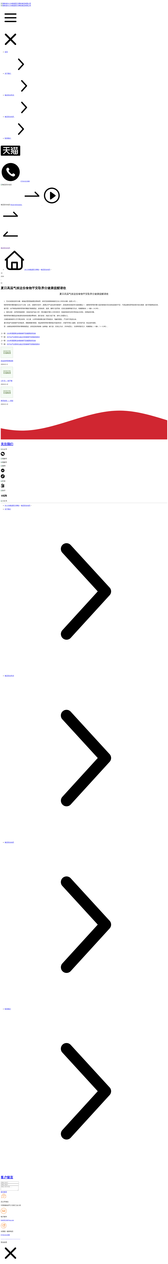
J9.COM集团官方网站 (31, 269)
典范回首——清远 (7, 400)
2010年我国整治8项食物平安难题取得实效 (21, 333)
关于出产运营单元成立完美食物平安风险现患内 (23, 337)
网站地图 (24, 1238)
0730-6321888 (25, 181)
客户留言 (7, 1177)
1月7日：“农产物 (6, 381)
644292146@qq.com (7, 1220)
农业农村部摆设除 (7, 361)
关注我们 (7, 444)
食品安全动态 (5, 248)
